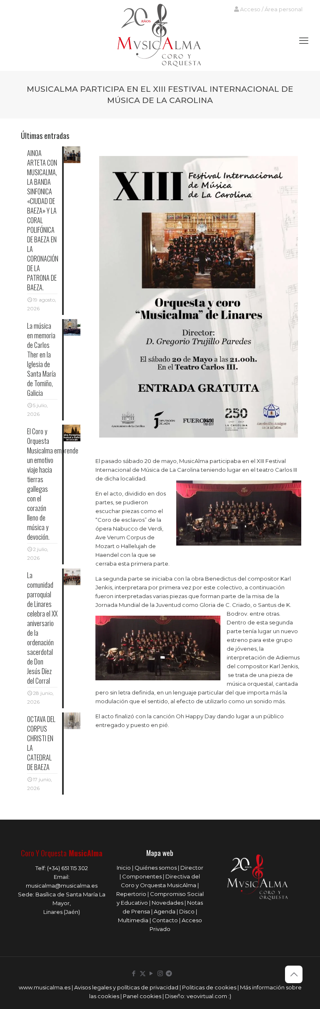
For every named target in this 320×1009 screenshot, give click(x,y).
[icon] (169, 973)
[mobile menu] (304, 41)
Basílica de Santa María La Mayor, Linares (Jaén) (70, 903)
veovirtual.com (207, 996)
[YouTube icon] (151, 973)
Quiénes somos (156, 867)
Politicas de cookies (209, 987)
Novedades (167, 902)
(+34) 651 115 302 (67, 868)
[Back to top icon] (293, 974)
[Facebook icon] (134, 973)
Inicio (124, 867)
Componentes (142, 876)
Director (191, 867)
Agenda (164, 911)
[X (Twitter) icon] (143, 973)
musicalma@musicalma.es (62, 885)
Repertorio (131, 894)
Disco (187, 911)
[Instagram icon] (160, 973)
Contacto (165, 920)
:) (229, 996)
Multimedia (133, 920)
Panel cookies (142, 996)
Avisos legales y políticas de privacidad (126, 987)
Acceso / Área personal (270, 9)
